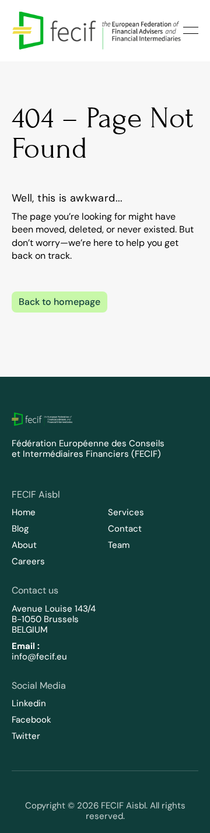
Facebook (31, 720)
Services (126, 512)
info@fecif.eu (39, 656)
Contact (125, 528)
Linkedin (29, 703)
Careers (28, 561)
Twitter (26, 736)
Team (119, 545)
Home (24, 512)
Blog (20, 528)
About (24, 545)
